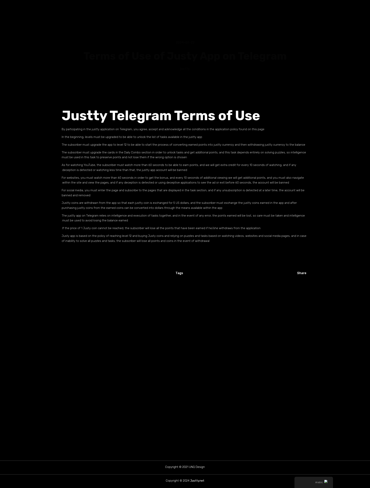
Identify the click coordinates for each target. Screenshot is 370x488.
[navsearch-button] (62, 10)
